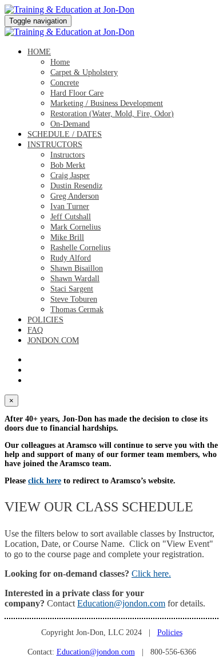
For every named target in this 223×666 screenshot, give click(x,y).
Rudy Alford (70, 258)
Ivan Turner (69, 206)
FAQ (35, 330)
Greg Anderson (74, 196)
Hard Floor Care (76, 93)
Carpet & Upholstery (84, 72)
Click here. (151, 573)
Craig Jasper (70, 175)
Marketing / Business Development (106, 103)
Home (39, 52)
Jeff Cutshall (70, 216)
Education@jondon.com (121, 603)
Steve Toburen (73, 299)
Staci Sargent (71, 289)
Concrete (64, 82)
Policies (45, 320)
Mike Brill (67, 237)
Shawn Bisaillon (76, 268)
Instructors (54, 144)
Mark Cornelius (75, 227)
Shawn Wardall (74, 278)
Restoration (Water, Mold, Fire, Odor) (112, 113)
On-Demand (70, 124)
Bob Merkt (67, 165)
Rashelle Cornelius (80, 247)
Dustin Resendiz (76, 186)
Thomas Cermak (76, 309)
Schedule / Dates (64, 134)
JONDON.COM (53, 340)
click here (44, 480)
